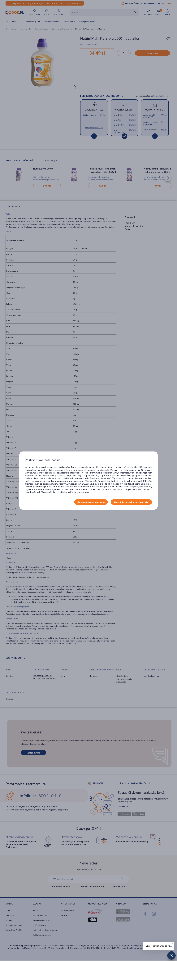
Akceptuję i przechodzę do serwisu (131, 502)
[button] (171, 955)
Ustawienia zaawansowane (91, 502)
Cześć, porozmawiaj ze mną (158, 946)
